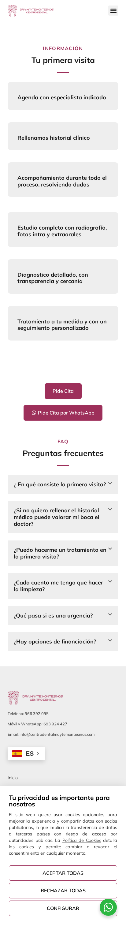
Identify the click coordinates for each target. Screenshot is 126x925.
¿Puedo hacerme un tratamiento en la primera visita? (60, 553)
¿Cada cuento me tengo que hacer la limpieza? (58, 586)
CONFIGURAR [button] (63, 908)
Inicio (13, 777)
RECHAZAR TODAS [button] (63, 890)
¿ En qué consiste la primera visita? (60, 484)
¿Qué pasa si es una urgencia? (53, 615)
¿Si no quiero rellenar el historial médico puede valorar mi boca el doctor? (56, 517)
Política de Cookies (81, 840)
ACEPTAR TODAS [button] (63, 873)
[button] (113, 11)
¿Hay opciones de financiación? (55, 641)
